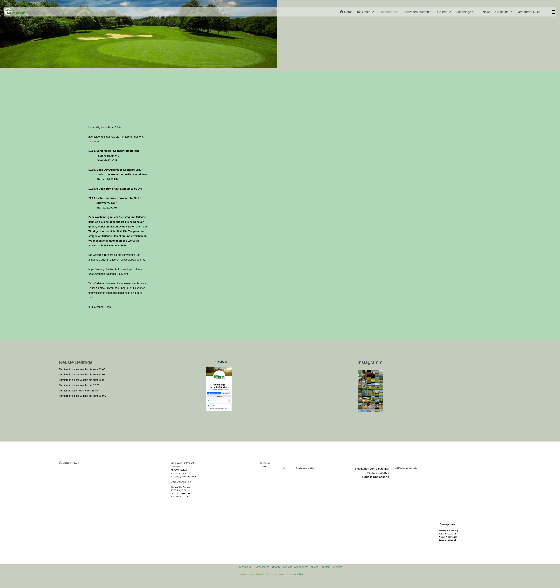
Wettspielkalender (131, 259)
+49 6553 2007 (178, 473)
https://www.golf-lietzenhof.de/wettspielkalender (116, 269)
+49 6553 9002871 (377, 472)
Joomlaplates (297, 574)
